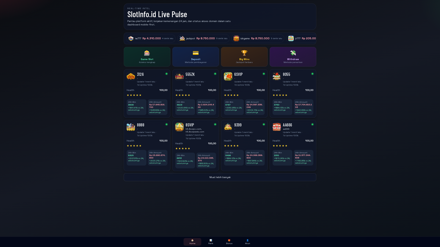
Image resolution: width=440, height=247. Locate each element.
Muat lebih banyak (220, 177)
